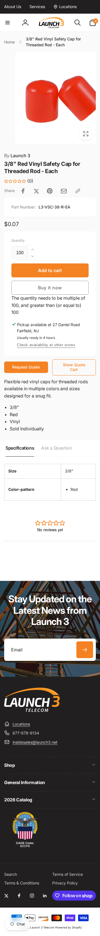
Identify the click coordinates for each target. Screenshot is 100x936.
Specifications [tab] (20, 448)
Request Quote (26, 367)
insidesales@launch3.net (35, 742)
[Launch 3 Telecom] (32, 710)
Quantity (18, 240)
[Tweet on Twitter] (36, 191)
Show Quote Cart (74, 367)
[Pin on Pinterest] (49, 191)
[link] (12, 7)
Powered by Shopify (68, 927)
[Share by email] (63, 191)
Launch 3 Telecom (42, 927)
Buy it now (50, 287)
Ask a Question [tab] (56, 448)
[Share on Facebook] (23, 191)
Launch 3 (17, 155)
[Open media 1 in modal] (50, 98)
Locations (21, 724)
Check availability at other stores (46, 345)
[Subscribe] (84, 649)
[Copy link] (78, 191)
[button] (7, 22)
